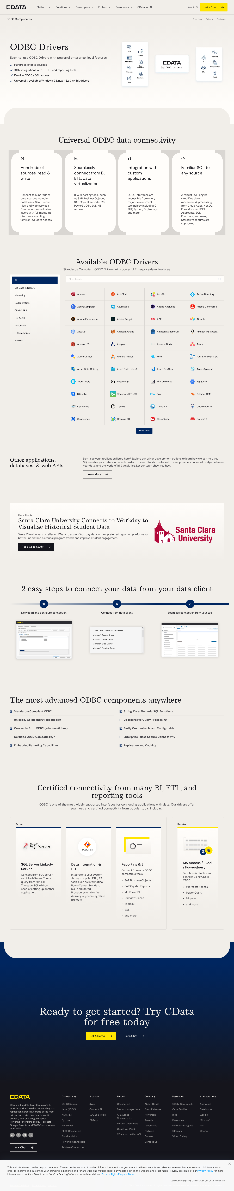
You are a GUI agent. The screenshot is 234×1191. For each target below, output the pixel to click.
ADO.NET (67, 1114)
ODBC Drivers (69, 1103)
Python (66, 1120)
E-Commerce (22, 333)
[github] (24, 1135)
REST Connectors (71, 1131)
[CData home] (19, 7)
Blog (174, 1114)
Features (221, 19)
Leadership (151, 1125)
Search (191, 7)
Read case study (33, 546)
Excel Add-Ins (69, 1136)
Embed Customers (127, 1123)
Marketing (20, 295)
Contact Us (151, 1141)
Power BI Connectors (73, 1141)
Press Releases (153, 1109)
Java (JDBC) (69, 1109)
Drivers (209, 19)
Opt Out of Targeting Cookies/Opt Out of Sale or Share (198, 1180)
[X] (18, 1135)
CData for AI (144, 7)
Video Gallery (180, 1136)
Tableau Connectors (73, 1147)
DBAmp (93, 1120)
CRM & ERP (21, 310)
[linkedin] (12, 1135)
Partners (149, 1131)
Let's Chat (210, 7)
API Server (67, 1125)
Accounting (21, 325)
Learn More (94, 474)
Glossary (177, 1131)
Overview (197, 19)
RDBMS (19, 340)
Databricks (206, 1109)
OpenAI (204, 1131)
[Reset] (219, 279)
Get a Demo (97, 1036)
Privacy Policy (205, 1170)
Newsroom (151, 1114)
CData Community (183, 1103)
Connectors (123, 1103)
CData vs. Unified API (129, 1134)
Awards (149, 1120)
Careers (149, 1136)
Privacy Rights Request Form (117, 1174)
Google (204, 1114)
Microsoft (205, 1120)
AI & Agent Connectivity (124, 1116)
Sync (92, 1103)
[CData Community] (30, 1135)
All (16, 280)
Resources (178, 1120)
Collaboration (22, 302)
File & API (20, 317)
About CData (152, 1103)
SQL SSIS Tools (97, 1114)
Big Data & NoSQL (25, 287)
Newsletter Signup (182, 1125)
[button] (62, 711)
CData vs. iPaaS (126, 1128)
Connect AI (95, 1109)
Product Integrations (128, 1109)
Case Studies (179, 1109)
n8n (202, 1125)
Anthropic (205, 1103)
